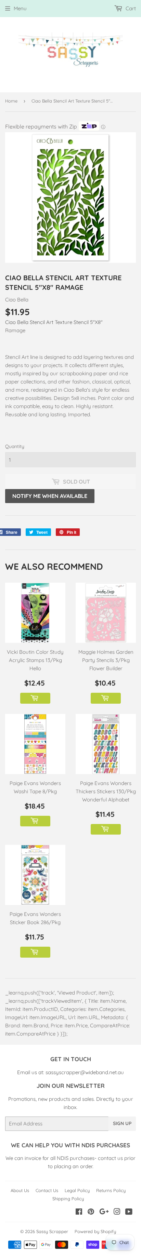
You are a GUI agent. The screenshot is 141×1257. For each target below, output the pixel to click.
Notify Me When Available (49, 495)
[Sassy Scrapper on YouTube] (128, 1212)
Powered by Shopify (95, 1231)
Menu (20, 8)
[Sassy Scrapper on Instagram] (117, 1212)
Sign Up (122, 1123)
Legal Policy (77, 1190)
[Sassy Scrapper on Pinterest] (90, 1212)
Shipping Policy (68, 1198)
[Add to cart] (35, 698)
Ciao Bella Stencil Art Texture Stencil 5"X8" (54, 322)
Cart (130, 8)
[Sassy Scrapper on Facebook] (78, 1212)
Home (11, 101)
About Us (20, 1190)
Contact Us (47, 1190)
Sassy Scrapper (52, 1231)
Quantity (14, 446)
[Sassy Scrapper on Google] (104, 1212)
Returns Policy (111, 1190)
